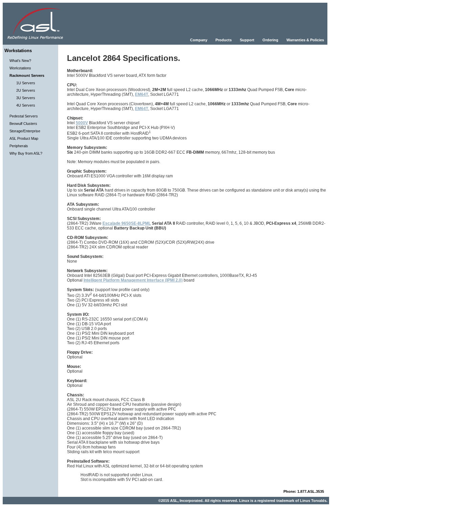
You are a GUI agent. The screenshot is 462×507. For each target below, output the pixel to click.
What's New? (20, 61)
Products (223, 40)
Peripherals (18, 146)
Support (247, 40)
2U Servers (25, 90)
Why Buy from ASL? (25, 153)
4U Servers (25, 105)
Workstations (20, 68)
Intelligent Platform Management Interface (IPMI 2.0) (133, 280)
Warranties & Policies (305, 40)
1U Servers (25, 83)
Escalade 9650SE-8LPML (126, 223)
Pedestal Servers (23, 116)
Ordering (270, 40)
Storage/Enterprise (24, 131)
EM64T (141, 94)
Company (198, 40)
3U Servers (25, 98)
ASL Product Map (23, 138)
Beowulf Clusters (23, 124)
